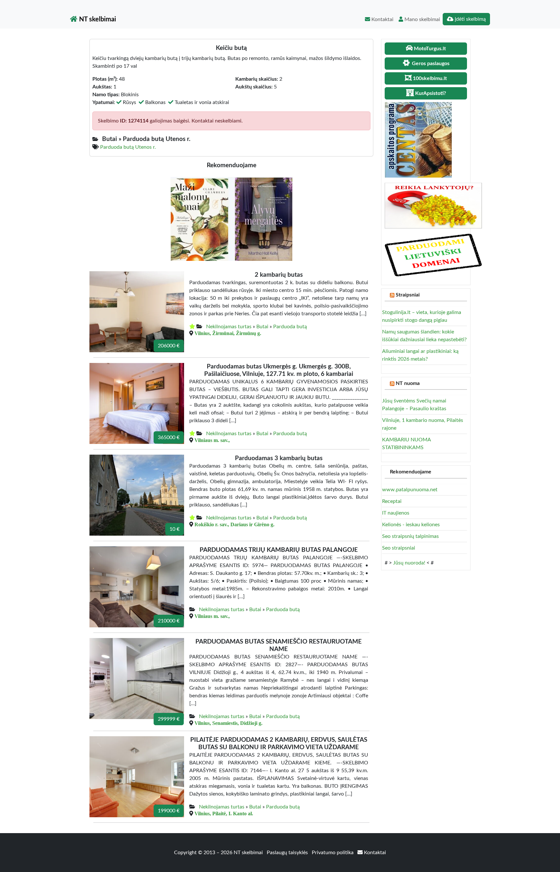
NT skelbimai (96, 19)
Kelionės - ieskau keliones (411, 524)
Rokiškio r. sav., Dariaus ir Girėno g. (234, 524)
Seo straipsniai (398, 548)
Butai (262, 326)
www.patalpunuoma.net (410, 489)
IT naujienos (395, 513)
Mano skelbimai (421, 19)
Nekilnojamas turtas (228, 326)
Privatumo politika (333, 852)
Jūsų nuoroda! (409, 562)
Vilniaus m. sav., (212, 440)
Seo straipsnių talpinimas (410, 536)
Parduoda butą (290, 326)
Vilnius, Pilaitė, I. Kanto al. (223, 813)
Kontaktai (381, 19)
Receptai (392, 501)
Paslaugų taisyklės (288, 852)
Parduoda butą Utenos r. (128, 147)
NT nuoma (408, 383)
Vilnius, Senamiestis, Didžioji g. (228, 723)
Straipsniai (408, 294)
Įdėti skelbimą (469, 19)
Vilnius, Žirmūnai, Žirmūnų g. (227, 333)
